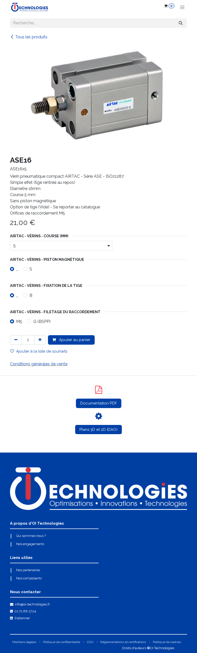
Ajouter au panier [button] (74, 339)
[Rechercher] (180, 23)
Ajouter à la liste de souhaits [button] (41, 351)
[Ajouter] (40, 340)
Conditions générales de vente (38, 364)
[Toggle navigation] (182, 7)
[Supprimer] (16, 340)
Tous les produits (31, 37)
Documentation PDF (98, 403)
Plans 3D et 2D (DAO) (98, 429)
